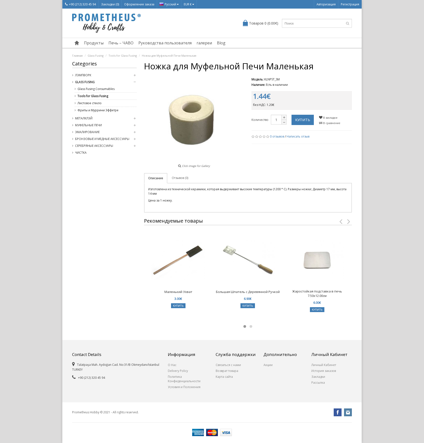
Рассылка (318, 382)
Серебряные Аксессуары (94, 146)
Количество (260, 120)
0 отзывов (277, 136)
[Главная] (76, 43)
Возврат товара (227, 371)
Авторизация (326, 4)
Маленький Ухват (178, 292)
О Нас (172, 365)
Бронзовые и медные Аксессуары (102, 139)
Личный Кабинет (323, 365)
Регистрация (350, 4)
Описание (155, 178)
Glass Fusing (96, 55)
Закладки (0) (110, 4)
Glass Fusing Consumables (96, 89)
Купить (302, 119)
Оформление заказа (139, 4)
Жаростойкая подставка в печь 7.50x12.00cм (317, 293)
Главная (77, 55)
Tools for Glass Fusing (122, 55)
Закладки (318, 377)
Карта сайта (224, 377)
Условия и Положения (184, 387)
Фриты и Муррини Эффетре (98, 110)
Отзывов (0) (180, 178)
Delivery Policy (178, 371)
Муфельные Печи (88, 125)
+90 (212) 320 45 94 (82, 4)
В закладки (329, 117)
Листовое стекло (90, 103)
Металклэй (84, 118)
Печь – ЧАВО (120, 43)
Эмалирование (87, 132)
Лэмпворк (83, 75)
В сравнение (331, 123)
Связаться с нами (228, 365)
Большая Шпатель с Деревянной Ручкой (248, 292)
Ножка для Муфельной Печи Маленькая (169, 55)
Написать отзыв (298, 136)
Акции (268, 365)
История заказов (323, 371)
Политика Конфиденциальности (184, 379)
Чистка (81, 153)
